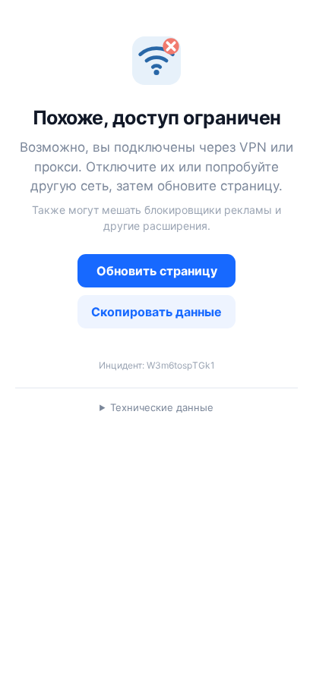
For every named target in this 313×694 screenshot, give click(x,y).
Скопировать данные (156, 311)
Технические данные (161, 407)
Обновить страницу (156, 270)
